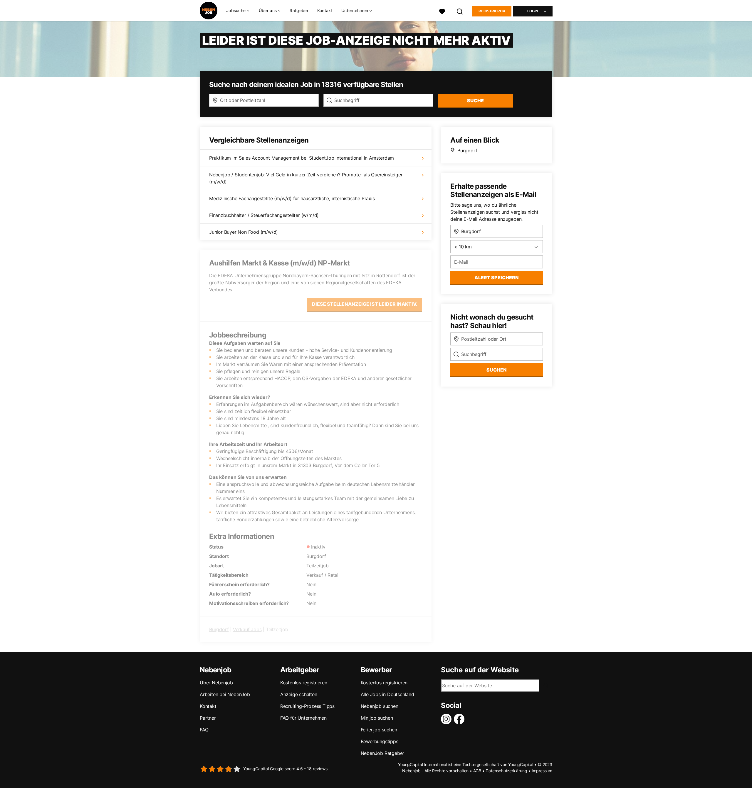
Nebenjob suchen (379, 706)
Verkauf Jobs (247, 629)
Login (532, 11)
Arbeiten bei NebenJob (225, 694)
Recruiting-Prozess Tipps (307, 706)
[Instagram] (447, 719)
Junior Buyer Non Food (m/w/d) (243, 232)
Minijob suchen (377, 718)
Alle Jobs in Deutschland (387, 694)
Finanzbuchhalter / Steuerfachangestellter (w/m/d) (264, 215)
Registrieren (492, 11)
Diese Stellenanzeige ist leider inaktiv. (364, 304)
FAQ (204, 730)
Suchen (496, 370)
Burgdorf (219, 629)
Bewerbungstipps (379, 741)
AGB (477, 770)
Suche (475, 100)
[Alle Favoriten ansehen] (442, 10)
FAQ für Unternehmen (303, 718)
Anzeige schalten (298, 694)
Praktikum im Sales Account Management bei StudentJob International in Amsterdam (301, 158)
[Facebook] (460, 719)
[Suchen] (460, 10)
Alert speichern (496, 277)
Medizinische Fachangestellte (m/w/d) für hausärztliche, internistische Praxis (292, 198)
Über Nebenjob (216, 683)
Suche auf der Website (480, 670)
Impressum (542, 770)
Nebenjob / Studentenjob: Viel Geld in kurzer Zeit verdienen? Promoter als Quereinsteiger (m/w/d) (305, 178)
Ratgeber (299, 10)
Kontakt (325, 10)
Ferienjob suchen (379, 730)
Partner (208, 718)
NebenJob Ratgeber (382, 753)
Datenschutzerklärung (506, 770)
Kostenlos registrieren (303, 683)
